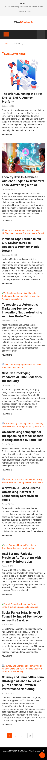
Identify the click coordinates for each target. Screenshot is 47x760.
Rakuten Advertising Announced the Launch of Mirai (23, 7)
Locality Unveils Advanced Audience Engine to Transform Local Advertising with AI (23, 181)
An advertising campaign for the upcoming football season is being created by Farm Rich (22, 436)
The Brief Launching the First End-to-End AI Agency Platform (22, 97)
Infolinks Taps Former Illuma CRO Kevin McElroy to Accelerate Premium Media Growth (21, 244)
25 (30, 736)
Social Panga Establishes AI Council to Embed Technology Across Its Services (22, 616)
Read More (7, 135)
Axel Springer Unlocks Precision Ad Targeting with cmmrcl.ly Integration (21, 557)
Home (7, 43)
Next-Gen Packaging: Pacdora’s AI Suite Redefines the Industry (22, 377)
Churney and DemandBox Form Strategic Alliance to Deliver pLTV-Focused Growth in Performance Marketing (23, 683)
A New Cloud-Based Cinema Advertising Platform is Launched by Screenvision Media (21, 493)
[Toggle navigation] (6, 34)
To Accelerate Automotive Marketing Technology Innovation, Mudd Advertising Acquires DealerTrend (22, 310)
